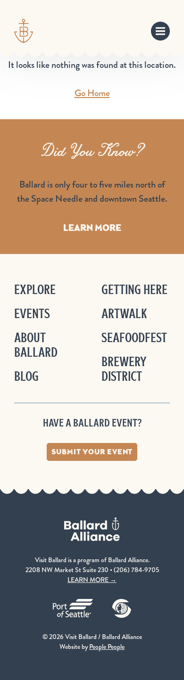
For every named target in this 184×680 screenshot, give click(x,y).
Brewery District (123, 369)
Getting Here (134, 289)
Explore (35, 289)
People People (107, 646)
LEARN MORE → (92, 579)
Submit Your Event (92, 452)
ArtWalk (124, 313)
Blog (26, 376)
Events (32, 313)
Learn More (92, 227)
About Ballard (36, 345)
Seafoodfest (134, 337)
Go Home (92, 93)
